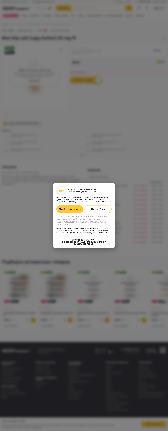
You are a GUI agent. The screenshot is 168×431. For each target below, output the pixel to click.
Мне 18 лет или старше (70, 209)
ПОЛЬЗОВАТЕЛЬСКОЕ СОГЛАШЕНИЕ (96, 202)
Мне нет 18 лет (98, 209)
